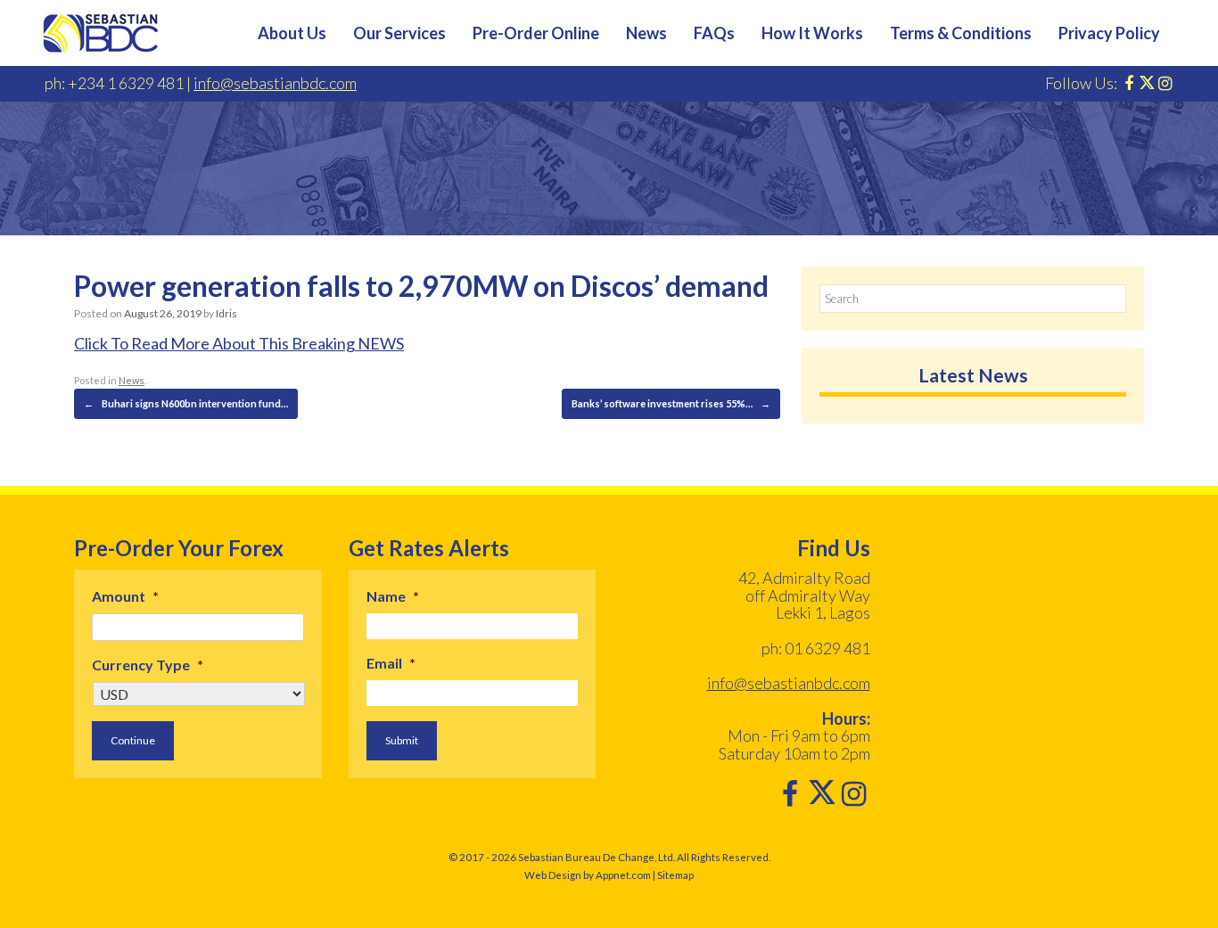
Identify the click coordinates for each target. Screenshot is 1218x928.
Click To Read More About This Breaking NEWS (239, 343)
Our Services (399, 33)
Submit (401, 740)
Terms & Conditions (961, 33)
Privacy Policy (1109, 33)
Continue (133, 740)
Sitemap (675, 875)
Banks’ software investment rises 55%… (671, 403)
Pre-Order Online (536, 33)
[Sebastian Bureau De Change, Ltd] (100, 33)
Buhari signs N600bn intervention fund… (186, 403)
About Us (292, 33)
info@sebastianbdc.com (275, 83)
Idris (226, 313)
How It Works (812, 33)
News (646, 33)
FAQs (714, 33)
